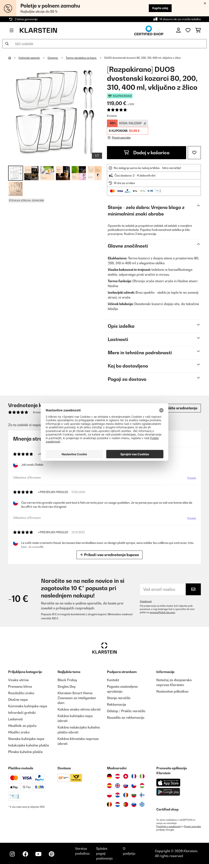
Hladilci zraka (19, 732)
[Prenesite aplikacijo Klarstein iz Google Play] (168, 792)
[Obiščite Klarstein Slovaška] (125, 785)
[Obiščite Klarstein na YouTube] (38, 854)
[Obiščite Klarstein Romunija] (125, 795)
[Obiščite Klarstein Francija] (133, 776)
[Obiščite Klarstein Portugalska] (125, 804)
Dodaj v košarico (150, 152)
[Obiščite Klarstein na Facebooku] (25, 854)
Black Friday (67, 680)
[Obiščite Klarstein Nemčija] (109, 776)
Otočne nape (18, 699)
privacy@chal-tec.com (162, 612)
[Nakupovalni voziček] (198, 30)
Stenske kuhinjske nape (26, 739)
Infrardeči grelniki (22, 713)
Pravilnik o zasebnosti (168, 826)
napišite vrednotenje (178, 408)
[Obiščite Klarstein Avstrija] (117, 776)
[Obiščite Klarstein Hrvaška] (117, 795)
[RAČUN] (178, 30)
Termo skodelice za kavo (81, 57)
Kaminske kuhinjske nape (27, 706)
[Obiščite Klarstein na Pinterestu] (51, 854)
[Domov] (13, 57)
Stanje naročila (118, 698)
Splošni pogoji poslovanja (104, 853)
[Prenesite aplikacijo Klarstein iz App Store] (168, 783)
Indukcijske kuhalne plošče (28, 745)
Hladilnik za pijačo (22, 726)
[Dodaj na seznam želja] (194, 152)
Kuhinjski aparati (29, 57)
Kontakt (113, 680)
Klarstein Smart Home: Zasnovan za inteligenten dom (77, 698)
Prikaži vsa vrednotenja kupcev (111, 555)
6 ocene (112, 115)
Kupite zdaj (160, 8)
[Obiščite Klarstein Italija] (142, 776)
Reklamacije (116, 704)
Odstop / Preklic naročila (126, 711)
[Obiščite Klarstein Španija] (109, 785)
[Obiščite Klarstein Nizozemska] (117, 804)
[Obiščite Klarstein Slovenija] (133, 804)
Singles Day (67, 686)
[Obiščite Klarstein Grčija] (142, 805)
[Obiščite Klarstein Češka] (133, 785)
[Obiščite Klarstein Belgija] (109, 804)
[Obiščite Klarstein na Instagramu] (12, 854)
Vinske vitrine (18, 680)
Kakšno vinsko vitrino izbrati (79, 709)
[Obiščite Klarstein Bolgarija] (133, 795)
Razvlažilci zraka (21, 693)
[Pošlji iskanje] (7, 43)
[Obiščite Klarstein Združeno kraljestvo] (117, 785)
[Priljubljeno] (188, 30)
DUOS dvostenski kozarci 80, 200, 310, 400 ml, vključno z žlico (142, 57)
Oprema (53, 57)
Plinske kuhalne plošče (25, 752)
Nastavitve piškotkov (172, 691)
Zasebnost (146, 601)
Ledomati (15, 719)
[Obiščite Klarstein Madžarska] (142, 785)
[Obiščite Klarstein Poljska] (109, 795)
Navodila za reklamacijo (125, 717)
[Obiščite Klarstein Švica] (125, 776)
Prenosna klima (20, 686)
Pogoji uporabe (192, 826)
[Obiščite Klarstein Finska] (142, 795)
